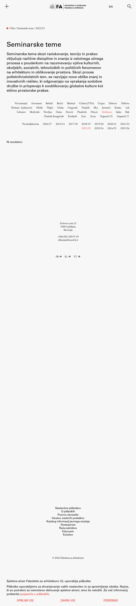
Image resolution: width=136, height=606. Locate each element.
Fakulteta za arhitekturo (72, 557)
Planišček (82, 112)
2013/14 (60, 124)
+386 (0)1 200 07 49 (68, 236)
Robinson (107, 112)
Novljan (48, 112)
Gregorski (73, 107)
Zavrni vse (68, 600)
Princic (94, 112)
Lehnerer (21, 112)
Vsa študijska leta (30, 124)
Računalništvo (68, 528)
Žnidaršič (72, 116)
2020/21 (111, 124)
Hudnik (86, 107)
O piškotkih (68, 511)
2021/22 (124, 124)
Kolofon (68, 534)
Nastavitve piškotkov (68, 508)
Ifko (96, 107)
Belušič (49, 103)
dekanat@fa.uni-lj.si (68, 240)
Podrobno (110, 600)
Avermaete (36, 103)
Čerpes (101, 103)
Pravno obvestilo (68, 514)
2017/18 (73, 124)
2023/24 (99, 128)
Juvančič (106, 107)
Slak (127, 112)
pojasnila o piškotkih (34, 594)
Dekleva (125, 103)
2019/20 (99, 124)
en (111, 6)
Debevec (113, 103)
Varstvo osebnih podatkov (68, 518)
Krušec (118, 107)
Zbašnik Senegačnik (54, 116)
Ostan (59, 112)
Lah (127, 107)
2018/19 (86, 124)
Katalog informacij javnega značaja (68, 521)
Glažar (60, 107)
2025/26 (124, 128)
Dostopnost (68, 524)
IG (66, 256)
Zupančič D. (106, 116)
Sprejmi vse (25, 600)
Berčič (60, 103)
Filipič (50, 107)
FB (57, 256)
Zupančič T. (123, 116)
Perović (69, 112)
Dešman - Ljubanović (21, 107)
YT (75, 256)
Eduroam (68, 531)
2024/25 (111, 128)
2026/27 (47, 124)
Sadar (118, 112)
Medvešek (35, 112)
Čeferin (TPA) (86, 103)
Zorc (83, 116)
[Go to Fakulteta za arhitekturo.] (7, 28)
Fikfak (39, 107)
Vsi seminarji (21, 103)
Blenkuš (71, 103)
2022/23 (86, 128)
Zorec (93, 116)
